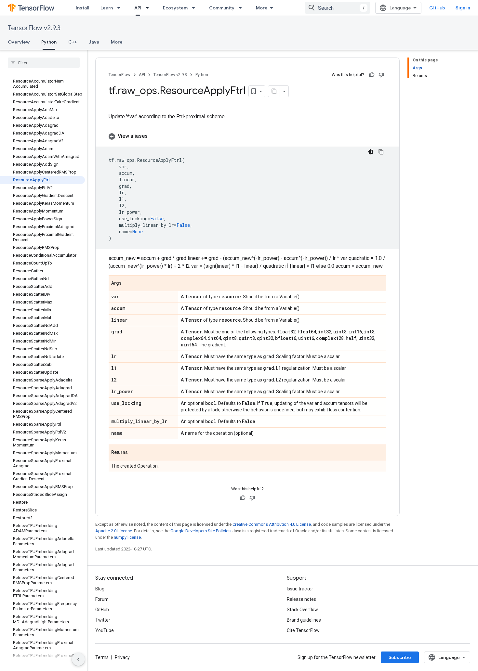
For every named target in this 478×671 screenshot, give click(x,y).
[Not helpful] (381, 75)
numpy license (127, 537)
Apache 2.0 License (113, 530)
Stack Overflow (302, 609)
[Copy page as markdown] (274, 91)
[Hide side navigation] (78, 659)
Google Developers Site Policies (200, 530)
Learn (106, 8)
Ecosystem (175, 8)
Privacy (122, 657)
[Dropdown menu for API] (149, 8)
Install (82, 8)
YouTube (104, 630)
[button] (247, 136)
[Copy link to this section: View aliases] (154, 136)
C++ (72, 42)
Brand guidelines (304, 620)
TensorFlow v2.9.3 (34, 28)
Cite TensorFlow (303, 630)
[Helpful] (372, 75)
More (262, 8)
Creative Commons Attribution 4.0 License (271, 524)
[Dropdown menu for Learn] (120, 8)
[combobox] (337, 8)
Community (221, 8)
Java (94, 42)
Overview (19, 42)
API (137, 8)
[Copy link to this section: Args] (128, 284)
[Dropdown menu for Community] (242, 8)
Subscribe (400, 657)
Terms (102, 657)
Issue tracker (300, 588)
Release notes (301, 599)
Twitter (102, 620)
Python (49, 42)
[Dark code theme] (370, 152)
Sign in (463, 7)
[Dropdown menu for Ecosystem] (195, 8)
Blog (99, 588)
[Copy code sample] (381, 152)
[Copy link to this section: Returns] (134, 453)
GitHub (437, 8)
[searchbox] (44, 63)
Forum (102, 599)
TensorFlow (119, 74)
